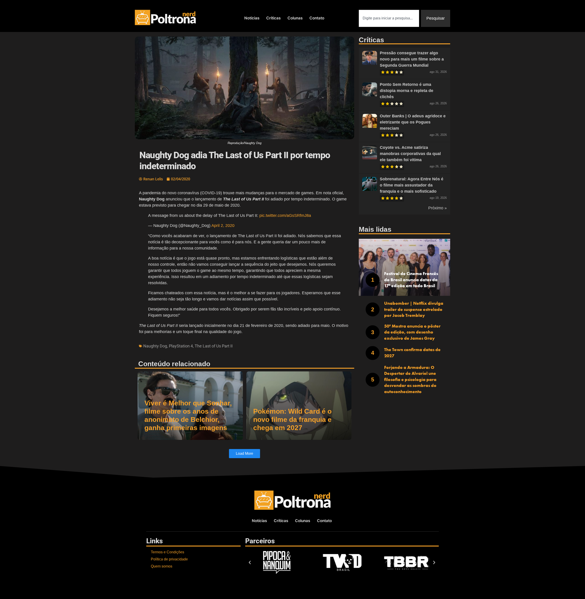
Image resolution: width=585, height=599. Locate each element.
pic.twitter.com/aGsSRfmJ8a (285, 215)
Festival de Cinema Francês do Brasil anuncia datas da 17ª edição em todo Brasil (411, 280)
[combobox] (389, 18)
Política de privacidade (169, 559)
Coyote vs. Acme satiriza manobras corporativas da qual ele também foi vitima (410, 153)
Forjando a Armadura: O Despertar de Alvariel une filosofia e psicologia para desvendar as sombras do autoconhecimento (410, 379)
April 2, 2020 (222, 225)
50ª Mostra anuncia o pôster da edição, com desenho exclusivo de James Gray (412, 332)
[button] (249, 562)
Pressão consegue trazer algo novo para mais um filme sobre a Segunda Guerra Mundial (412, 59)
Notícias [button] (251, 18)
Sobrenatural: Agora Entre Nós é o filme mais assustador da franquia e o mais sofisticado (411, 185)
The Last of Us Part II (214, 346)
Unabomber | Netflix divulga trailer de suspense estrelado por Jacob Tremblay (413, 309)
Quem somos (161, 566)
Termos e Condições (167, 552)
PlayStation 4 (181, 346)
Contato (316, 18)
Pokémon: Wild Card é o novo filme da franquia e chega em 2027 (292, 419)
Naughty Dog (155, 346)
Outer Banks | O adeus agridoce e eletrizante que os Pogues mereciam (413, 122)
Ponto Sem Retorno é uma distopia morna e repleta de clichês (406, 90)
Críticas (273, 18)
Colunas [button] (295, 18)
